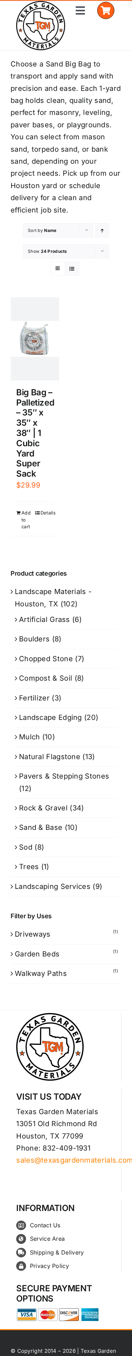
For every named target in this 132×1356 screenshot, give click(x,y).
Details (47, 513)
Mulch (29, 737)
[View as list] (72, 268)
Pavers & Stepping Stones (64, 776)
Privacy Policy (49, 1265)
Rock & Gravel (43, 808)
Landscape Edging (50, 717)
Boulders (34, 639)
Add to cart (26, 519)
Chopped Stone (46, 658)
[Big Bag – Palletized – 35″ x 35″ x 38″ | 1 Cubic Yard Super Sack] (35, 338)
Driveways (33, 934)
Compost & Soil (45, 678)
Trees (29, 866)
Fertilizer (34, 698)
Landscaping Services (52, 886)
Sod (25, 847)
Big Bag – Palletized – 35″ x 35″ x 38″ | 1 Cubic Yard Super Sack (35, 433)
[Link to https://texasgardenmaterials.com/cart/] (105, 10)
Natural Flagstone (49, 756)
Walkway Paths (41, 973)
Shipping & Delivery (57, 1252)
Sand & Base (40, 827)
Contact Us (45, 1225)
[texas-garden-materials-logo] (41, 4)
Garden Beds (37, 954)
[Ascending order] (102, 230)
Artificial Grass (44, 619)
